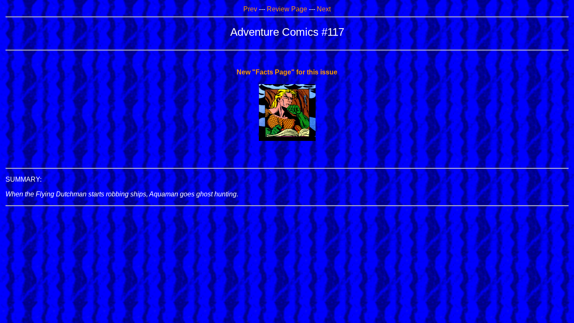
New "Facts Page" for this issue (287, 72)
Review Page (287, 9)
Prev (250, 9)
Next (324, 9)
